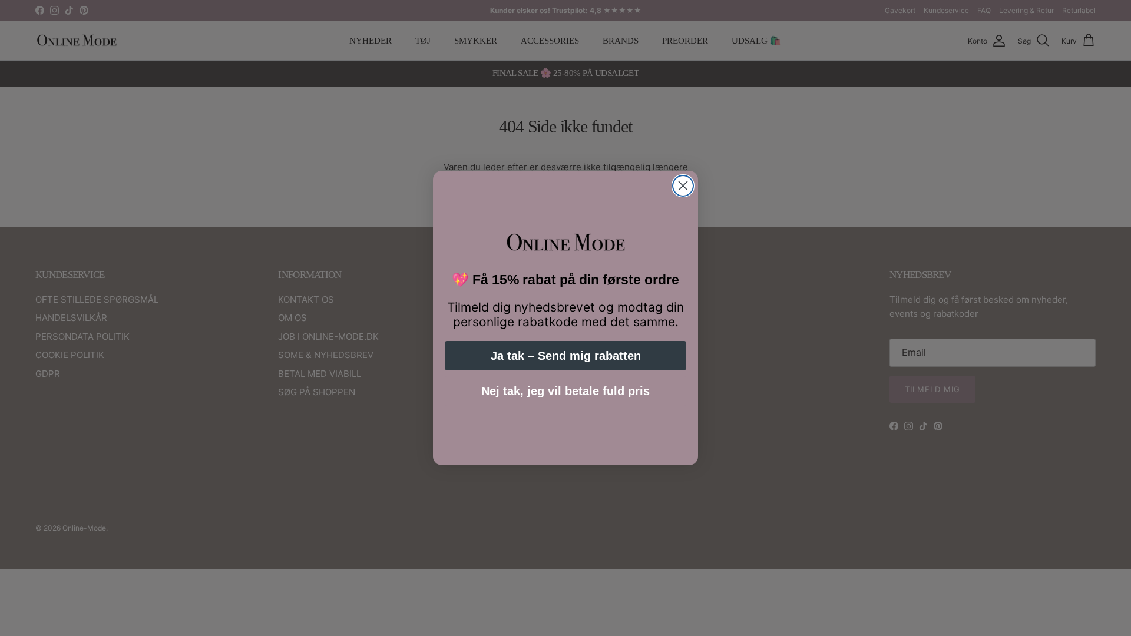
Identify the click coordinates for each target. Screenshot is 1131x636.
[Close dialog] (683, 185)
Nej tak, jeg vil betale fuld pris (565, 391)
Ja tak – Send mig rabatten (566, 355)
